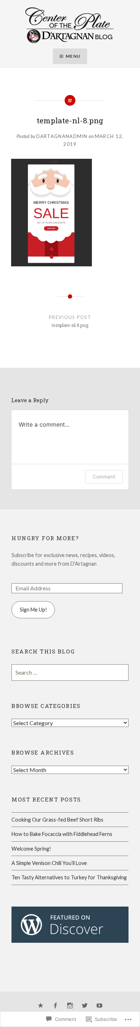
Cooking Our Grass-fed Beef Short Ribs (57, 820)
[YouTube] (99, 1005)
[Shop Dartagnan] (40, 1005)
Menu (73, 56)
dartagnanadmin (62, 136)
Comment (104, 477)
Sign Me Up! (33, 610)
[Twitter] (84, 1005)
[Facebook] (55, 1005)
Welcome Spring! (31, 849)
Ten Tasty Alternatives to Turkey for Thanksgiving (69, 877)
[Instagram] (70, 1005)
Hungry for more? (45, 538)
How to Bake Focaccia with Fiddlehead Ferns (61, 834)
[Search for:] (69, 673)
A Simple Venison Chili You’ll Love (49, 863)
